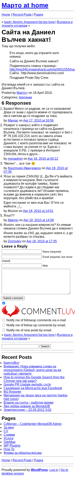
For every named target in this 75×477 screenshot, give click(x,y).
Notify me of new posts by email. (29, 330)
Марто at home (25, 5)
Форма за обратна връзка (23, 452)
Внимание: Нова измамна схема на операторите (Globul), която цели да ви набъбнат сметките (32, 370)
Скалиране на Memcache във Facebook (33, 388)
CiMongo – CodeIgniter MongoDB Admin (33, 424)
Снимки (9, 434)
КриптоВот (11, 362)
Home (6, 14)
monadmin (15, 158)
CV (6, 431)
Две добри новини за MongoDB (27, 406)
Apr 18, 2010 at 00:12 (43, 158)
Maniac (13, 120)
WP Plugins (12, 445)
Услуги (8, 438)
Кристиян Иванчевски (24, 168)
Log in (53, 470)
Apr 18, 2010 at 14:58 (38, 220)
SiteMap (9, 442)
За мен (9, 427)
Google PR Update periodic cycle (27, 384)
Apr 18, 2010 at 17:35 (41, 241)
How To (9, 449)
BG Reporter (12, 391)
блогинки (25, 97)
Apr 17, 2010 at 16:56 (38, 120)
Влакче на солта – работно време (29, 402)
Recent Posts (22, 14)
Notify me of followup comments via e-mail (36, 320)
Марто (21, 92)
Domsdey (14, 241)
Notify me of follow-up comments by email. (36, 325)
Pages (38, 14)
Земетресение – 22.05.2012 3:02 (27, 409)
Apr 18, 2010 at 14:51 (38, 211)
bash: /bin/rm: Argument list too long (29, 22)
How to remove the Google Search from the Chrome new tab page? (34, 379)
